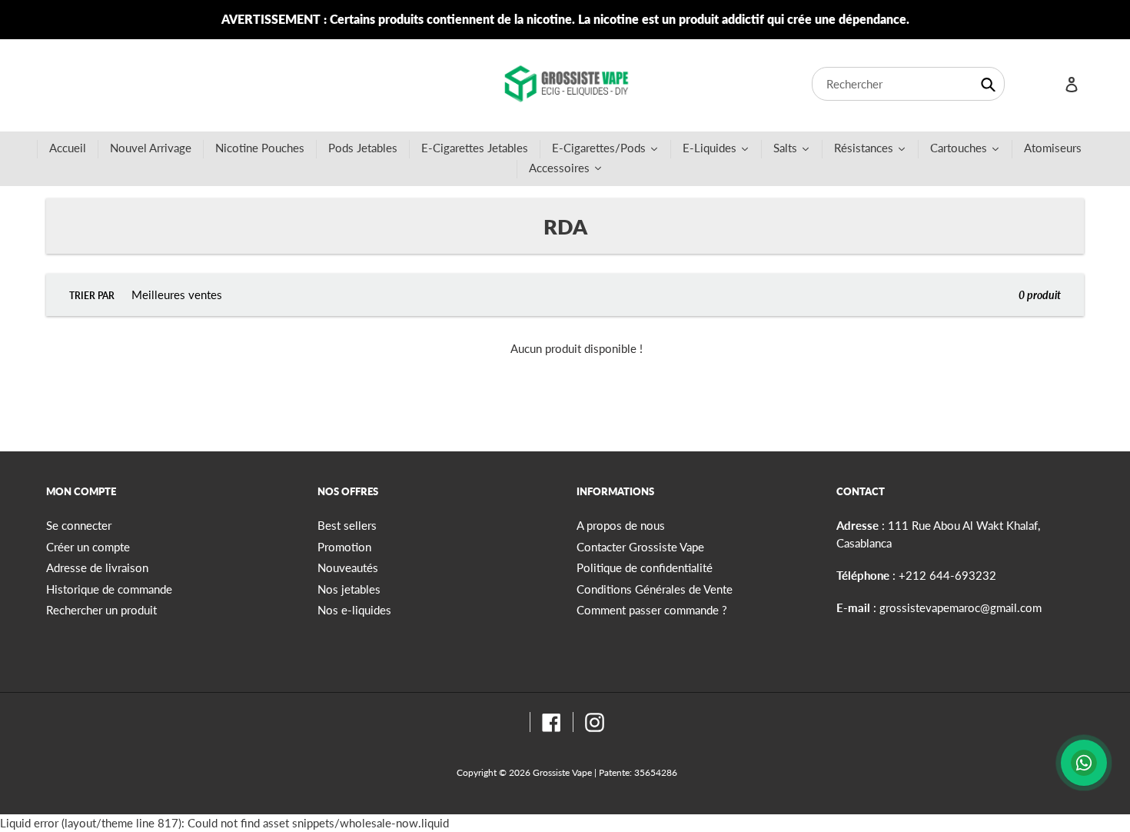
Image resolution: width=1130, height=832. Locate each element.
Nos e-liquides (354, 610)
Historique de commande (109, 589)
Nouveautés (347, 567)
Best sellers (347, 525)
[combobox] (908, 84)
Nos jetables (349, 589)
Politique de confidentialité (645, 567)
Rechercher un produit (101, 610)
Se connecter (78, 525)
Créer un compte (88, 547)
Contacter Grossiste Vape (640, 547)
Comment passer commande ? (652, 610)
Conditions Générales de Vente (655, 589)
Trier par (92, 295)
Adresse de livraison (97, 567)
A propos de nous (621, 525)
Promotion (344, 547)
